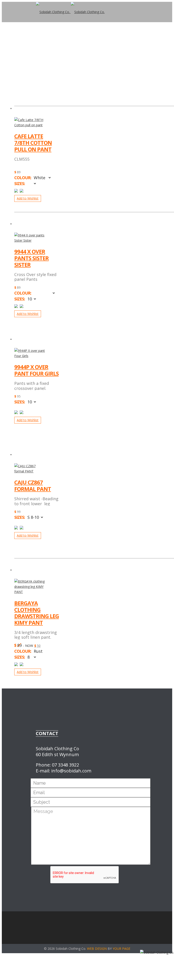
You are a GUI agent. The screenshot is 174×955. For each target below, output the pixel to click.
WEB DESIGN (97, 948)
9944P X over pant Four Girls (36, 370)
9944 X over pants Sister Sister (31, 258)
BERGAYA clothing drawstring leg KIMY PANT (36, 613)
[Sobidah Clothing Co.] (70, 12)
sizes (19, 183)
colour (22, 177)
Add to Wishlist (28, 198)
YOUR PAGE (121, 948)
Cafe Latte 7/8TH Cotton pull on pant (33, 142)
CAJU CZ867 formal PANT (32, 485)
